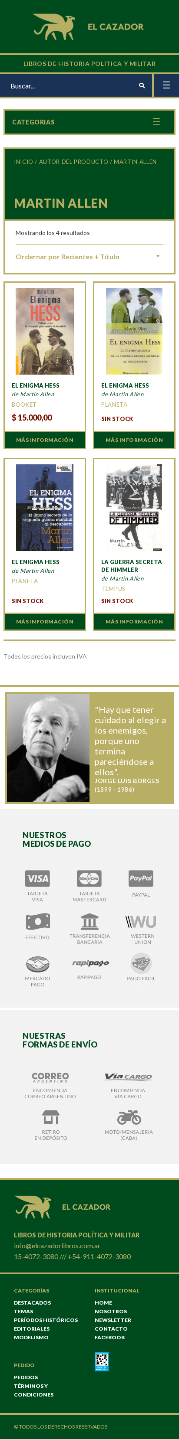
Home (103, 1302)
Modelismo (31, 1337)
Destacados (32, 1302)
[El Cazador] (89, 26)
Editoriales (32, 1328)
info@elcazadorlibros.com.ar (57, 1245)
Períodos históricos (46, 1320)
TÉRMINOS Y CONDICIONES (33, 1390)
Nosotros (111, 1311)
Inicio (23, 161)
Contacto (111, 1328)
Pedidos (26, 1377)
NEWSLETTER (113, 1320)
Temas (23, 1311)
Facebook (110, 1337)
